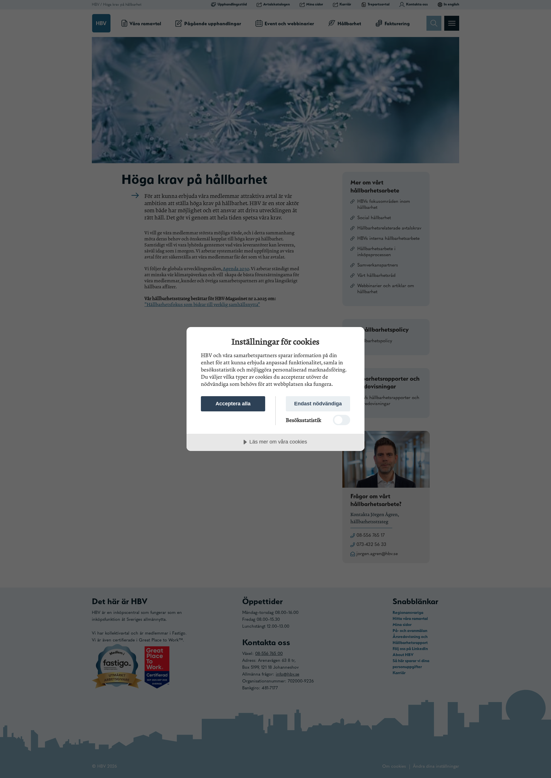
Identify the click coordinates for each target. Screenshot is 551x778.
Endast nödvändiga (318, 403)
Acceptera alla (233, 403)
